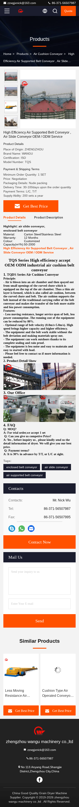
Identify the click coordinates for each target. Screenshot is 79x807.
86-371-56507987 (63, 3)
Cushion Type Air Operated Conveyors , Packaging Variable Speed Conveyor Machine (57, 693)
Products (22, 54)
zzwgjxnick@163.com (21, 3)
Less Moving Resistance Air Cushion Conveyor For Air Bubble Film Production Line (19, 693)
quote (68, 11)
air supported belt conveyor (24, 475)
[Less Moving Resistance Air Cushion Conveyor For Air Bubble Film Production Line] (21, 670)
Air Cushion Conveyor (48, 54)
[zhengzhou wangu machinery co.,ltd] (20, 11)
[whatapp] (21, 528)
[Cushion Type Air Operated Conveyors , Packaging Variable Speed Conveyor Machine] (58, 670)
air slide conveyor (56, 467)
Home (7, 54)
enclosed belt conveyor (21, 467)
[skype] (12, 528)
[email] (31, 528)
